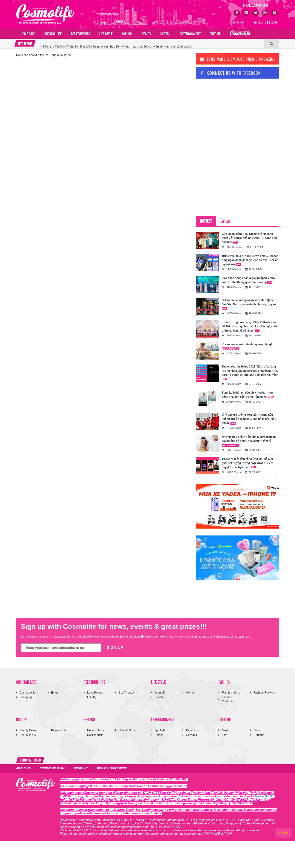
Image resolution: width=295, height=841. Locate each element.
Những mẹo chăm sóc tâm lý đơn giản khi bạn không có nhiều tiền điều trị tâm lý (249, 439)
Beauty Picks (28, 735)
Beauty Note (59, 730)
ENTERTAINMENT (190, 33)
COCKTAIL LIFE (53, 33)
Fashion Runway (264, 692)
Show (257, 730)
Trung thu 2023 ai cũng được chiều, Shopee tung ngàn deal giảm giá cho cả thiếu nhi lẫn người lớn (250, 260)
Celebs (158, 735)
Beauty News (28, 730)
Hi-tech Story (127, 730)
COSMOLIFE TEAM (52, 768)
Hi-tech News (95, 730)
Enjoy (54, 692)
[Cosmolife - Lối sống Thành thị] (45, 13)
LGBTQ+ (92, 697)
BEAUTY (146, 33)
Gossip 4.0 (192, 735)
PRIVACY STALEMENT (112, 768)
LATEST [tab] (225, 221)
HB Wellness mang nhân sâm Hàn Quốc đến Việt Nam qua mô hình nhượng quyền (249, 302)
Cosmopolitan (28, 692)
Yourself (159, 692)
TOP (285, 832)
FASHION (127, 33)
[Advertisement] (230, 113)
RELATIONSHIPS (80, 33)
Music (225, 730)
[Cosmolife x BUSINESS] (240, 34)
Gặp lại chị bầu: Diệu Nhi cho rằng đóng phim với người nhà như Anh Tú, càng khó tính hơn (249, 238)
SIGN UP (115, 648)
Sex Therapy (127, 692)
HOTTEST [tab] (206, 220)
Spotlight (159, 730)
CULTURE (215, 33)
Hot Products (95, 735)
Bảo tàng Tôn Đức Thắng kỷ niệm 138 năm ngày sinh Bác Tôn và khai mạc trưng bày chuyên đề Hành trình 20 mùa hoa (117, 43)
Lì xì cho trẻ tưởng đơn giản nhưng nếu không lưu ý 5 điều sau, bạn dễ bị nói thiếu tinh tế (249, 419)
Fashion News (231, 692)
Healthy (159, 697)
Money (190, 692)
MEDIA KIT (81, 768)
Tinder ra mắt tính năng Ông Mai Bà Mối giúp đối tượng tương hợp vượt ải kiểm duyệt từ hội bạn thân (247, 463)
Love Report (95, 692)
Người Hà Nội (264, 796)
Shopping (26, 697)
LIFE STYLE (106, 33)
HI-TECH (165, 33)
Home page (28, 33)
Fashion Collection (228, 699)
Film (224, 735)
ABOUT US (23, 768)
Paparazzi (192, 730)
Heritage (259, 735)
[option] (152, 43)
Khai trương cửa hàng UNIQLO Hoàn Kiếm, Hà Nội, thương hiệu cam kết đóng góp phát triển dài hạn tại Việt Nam (250, 326)
